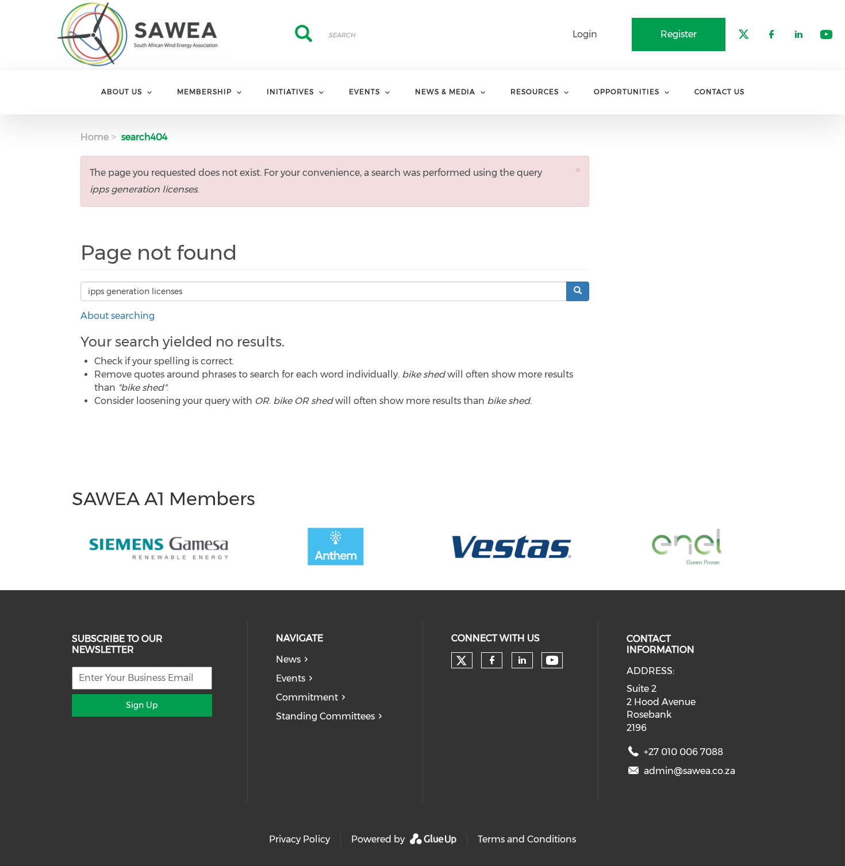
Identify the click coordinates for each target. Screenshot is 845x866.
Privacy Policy (299, 839)
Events (290, 678)
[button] (578, 170)
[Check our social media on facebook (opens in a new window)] (492, 660)
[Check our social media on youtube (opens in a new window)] (552, 661)
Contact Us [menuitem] (719, 91)
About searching (117, 315)
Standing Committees (325, 716)
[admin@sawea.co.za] (633, 773)
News (288, 659)
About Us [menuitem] (121, 91)
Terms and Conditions (527, 839)
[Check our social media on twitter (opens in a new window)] (461, 661)
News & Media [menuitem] (445, 91)
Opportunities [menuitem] (626, 91)
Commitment (307, 697)
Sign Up (142, 705)
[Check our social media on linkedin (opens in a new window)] (521, 660)
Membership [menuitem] (204, 91)
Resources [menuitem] (534, 91)
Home (94, 137)
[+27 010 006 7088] (633, 754)
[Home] (141, 34)
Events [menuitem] (364, 91)
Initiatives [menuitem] (290, 91)
